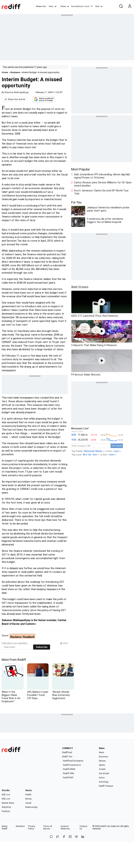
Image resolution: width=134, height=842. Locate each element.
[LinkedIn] (82, 837)
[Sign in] (129, 6)
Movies (102, 761)
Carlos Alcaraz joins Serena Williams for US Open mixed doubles (103, 184)
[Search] (121, 6)
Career (28, 803)
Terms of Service (47, 827)
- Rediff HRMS (68, 769)
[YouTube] (76, 837)
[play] (101, 301)
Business (15, 72)
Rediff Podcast (106, 786)
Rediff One (67, 756)
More (97, 6)
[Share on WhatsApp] (51, 837)
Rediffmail (67, 752)
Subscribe (41, 647)
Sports (102, 765)
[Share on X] (57, 837)
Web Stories (79, 287)
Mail (44, 6)
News (51, 6)
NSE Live (6, 799)
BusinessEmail (77, 6)
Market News (8, 803)
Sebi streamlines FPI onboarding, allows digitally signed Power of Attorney (102, 176)
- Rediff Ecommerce (71, 765)
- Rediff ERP (67, 777)
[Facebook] (63, 837)
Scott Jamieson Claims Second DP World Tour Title (101, 192)
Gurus (87, 6)
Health (28, 794)
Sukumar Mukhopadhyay (17, 92)
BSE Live (6, 794)
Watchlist (6, 807)
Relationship (31, 807)
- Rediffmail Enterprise (72, 761)
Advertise (20, 826)
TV (91, 6)
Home (39, 6)
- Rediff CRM (68, 773)
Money (63, 6)
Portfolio (6, 811)
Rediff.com (105, 826)
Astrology (103, 782)
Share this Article (16, 99)
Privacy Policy (31, 827)
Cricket (102, 769)
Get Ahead (104, 773)
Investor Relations (65, 827)
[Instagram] (70, 837)
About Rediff (5, 827)
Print (65, 643)
